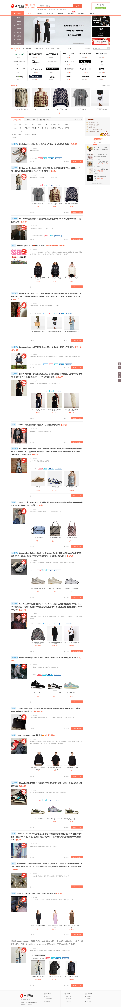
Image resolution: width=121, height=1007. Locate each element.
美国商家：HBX (33, 158)
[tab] (15, 48)
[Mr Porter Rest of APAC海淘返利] (101, 54)
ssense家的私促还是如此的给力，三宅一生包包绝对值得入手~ (46, 511)
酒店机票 (19, 43)
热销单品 (81, 13)
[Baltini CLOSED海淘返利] (85, 69)
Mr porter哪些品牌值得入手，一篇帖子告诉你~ (42, 228)
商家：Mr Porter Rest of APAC (36, 235)
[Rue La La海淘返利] (101, 61)
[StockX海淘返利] (19, 54)
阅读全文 (66, 254)
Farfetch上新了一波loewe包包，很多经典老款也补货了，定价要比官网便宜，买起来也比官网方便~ (55, 356)
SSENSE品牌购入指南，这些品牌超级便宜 (40, 431)
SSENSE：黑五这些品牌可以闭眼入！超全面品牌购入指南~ (42, 424)
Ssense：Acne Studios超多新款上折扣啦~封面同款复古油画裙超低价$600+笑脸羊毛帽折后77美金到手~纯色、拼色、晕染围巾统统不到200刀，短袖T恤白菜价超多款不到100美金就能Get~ (46, 836)
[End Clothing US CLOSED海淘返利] (52, 76)
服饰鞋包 (19, 28)
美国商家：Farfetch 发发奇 (35, 313)
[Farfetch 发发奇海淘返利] (85, 54)
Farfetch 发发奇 (51, 9)
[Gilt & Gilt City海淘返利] (85, 61)
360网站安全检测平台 (26, 1005)
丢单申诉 (89, 996)
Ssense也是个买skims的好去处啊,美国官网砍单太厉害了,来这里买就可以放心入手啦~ (51, 900)
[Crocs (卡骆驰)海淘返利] (36, 61)
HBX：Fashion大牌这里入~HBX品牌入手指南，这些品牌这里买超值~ (48, 144)
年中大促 (71, 13)
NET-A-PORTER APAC (62, 9)
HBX (38, 9)
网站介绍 (68, 996)
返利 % (69, 57)
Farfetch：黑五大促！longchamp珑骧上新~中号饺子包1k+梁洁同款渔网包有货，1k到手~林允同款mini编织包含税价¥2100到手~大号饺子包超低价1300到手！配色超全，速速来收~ (46, 296)
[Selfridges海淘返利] (68, 69)
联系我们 (68, 999)
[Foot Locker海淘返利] (101, 76)
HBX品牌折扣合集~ (34, 150)
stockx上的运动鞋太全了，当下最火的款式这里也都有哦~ (44, 667)
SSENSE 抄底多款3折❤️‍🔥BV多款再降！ (41, 245)
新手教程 (48, 996)
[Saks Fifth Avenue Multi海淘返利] (52, 61)
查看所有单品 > (106, 85)
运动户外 (19, 32)
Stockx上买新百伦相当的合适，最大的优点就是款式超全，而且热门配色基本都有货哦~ (52, 562)
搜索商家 (108, 48)
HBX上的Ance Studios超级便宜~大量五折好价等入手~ (43, 177)
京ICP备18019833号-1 (27, 1000)
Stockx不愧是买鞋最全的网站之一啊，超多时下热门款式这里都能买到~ (48, 792)
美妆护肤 (19, 25)
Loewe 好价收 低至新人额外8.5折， (101, 164)
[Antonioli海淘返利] (52, 54)
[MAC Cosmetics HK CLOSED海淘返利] (52, 69)
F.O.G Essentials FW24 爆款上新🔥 (36, 735)
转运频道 (60, 13)
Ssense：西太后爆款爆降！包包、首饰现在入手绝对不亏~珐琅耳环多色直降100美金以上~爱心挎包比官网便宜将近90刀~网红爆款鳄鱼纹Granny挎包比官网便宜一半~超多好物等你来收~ (46, 866)
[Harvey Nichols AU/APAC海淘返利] (19, 61)
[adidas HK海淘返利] (85, 76)
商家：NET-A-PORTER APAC (36, 391)
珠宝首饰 (19, 39)
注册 (103, 5)
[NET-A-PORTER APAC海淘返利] (68, 54)
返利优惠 (50, 13)
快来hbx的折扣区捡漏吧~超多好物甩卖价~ (40, 461)
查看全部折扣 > (78, 119)
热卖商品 (35, 148)
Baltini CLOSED (43, 9)
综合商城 (19, 17)
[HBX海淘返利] (101, 69)
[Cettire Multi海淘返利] (68, 61)
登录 (98, 5)
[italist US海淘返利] (68, 76)
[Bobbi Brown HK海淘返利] (19, 69)
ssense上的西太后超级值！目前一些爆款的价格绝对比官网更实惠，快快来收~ (50, 876)
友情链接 (68, 1001)
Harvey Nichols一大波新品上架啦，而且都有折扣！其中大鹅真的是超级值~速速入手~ (51, 950)
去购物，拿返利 (77, 161)
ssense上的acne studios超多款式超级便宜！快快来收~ (44, 846)
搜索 (77, 6)
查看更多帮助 (49, 999)
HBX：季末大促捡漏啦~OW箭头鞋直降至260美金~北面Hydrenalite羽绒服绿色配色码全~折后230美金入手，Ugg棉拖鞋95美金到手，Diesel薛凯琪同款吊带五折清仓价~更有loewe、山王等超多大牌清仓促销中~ (46, 451)
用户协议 (89, 1001)
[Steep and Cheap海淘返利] (19, 76)
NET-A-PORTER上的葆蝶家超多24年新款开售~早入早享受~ (45, 383)
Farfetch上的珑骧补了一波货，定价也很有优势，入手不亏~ (45, 306)
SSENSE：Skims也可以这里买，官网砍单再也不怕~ (39, 893)
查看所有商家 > (87, 48)
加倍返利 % (19, 57)
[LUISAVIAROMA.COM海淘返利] (36, 54)
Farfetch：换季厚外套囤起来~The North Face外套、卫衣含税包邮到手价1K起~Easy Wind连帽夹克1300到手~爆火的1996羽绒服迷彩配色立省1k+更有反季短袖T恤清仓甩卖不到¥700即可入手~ (46, 607)
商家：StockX (33, 570)
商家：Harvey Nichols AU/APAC (37, 958)
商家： (31, 259)
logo (17, 5)
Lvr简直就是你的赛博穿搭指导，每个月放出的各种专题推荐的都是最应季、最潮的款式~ (52, 718)
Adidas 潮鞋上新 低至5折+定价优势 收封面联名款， (100, 156)
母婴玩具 (19, 21)
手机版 (92, 13)
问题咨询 (89, 999)
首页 (29, 13)
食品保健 (19, 36)
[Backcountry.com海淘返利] (36, 76)
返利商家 (40, 13)
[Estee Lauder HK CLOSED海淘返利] (36, 69)
